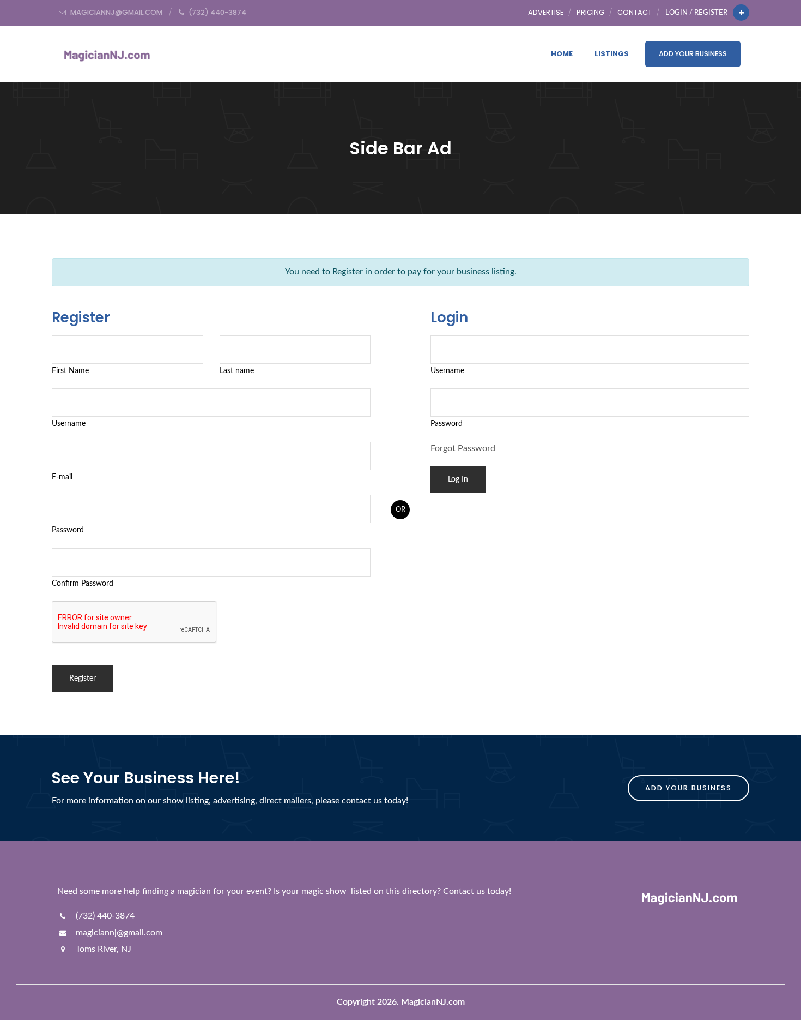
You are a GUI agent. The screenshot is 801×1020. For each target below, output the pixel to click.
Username (69, 423)
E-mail (62, 477)
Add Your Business (693, 53)
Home (562, 53)
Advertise (545, 12)
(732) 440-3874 (104, 915)
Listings (611, 53)
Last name (237, 371)
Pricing (590, 12)
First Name (70, 371)
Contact (634, 12)
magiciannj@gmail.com (118, 932)
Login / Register (696, 12)
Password (68, 530)
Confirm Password (82, 583)
